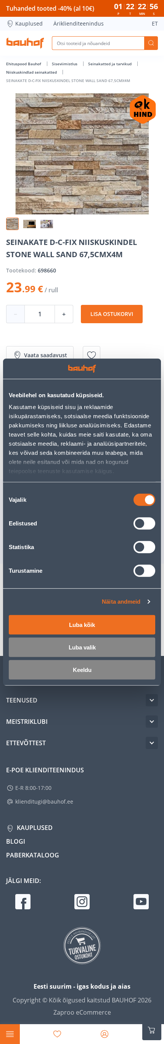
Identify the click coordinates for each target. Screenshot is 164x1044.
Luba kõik (82, 624)
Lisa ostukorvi (111, 313)
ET (155, 23)
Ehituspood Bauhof (24, 63)
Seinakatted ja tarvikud (110, 63)
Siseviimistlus (65, 63)
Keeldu (82, 669)
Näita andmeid (121, 601)
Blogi (15, 841)
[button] (12, 224)
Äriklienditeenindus (78, 23)
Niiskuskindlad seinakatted (32, 72)
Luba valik (82, 647)
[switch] (144, 523)
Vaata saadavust (45, 355)
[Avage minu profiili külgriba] (104, 1034)
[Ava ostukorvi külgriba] (152, 1030)
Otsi (151, 43)
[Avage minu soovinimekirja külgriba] (57, 1034)
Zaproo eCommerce (82, 1012)
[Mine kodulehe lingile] (25, 43)
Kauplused (29, 23)
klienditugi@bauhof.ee (44, 801)
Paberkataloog (32, 855)
